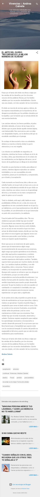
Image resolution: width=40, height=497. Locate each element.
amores (16, 369)
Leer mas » (33, 427)
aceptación (6, 369)
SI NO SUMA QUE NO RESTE (14, 433)
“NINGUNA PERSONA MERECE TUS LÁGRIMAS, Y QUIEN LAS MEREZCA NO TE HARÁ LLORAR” (17, 409)
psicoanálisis (29, 378)
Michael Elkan (25, 488)
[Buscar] (37, 4)
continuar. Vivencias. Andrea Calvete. (15, 373)
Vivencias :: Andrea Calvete (20, 5)
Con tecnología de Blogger (21, 484)
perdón (19, 378)
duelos (5, 378)
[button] (37, 53)
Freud (12, 378)
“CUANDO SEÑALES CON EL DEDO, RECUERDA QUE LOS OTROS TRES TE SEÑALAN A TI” (17, 457)
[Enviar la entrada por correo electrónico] (3, 365)
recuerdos (6, 386)
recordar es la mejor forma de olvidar (16, 382)
